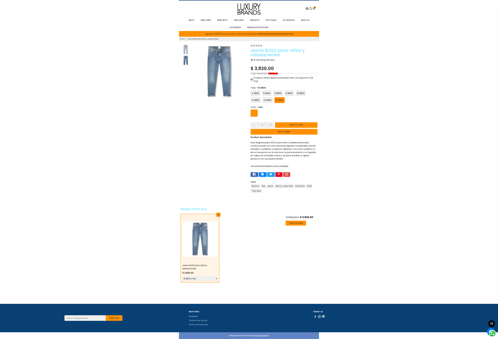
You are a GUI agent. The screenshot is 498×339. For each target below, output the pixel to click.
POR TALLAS (271, 20)
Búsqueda (193, 316)
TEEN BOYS (254, 20)
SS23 (309, 186)
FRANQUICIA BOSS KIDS (257, 27)
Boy (263, 186)
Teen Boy (256, 190)
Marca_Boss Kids (284, 186)
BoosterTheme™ (261, 335)
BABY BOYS (222, 20)
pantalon (300, 186)
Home (182, 39)
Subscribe (114, 317)
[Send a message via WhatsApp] (493, 334)
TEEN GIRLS (239, 20)
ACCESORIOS (289, 20)
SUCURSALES (235, 27)
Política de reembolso (198, 324)
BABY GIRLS (206, 20)
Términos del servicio (198, 320)
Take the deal (296, 223)
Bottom (255, 186)
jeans (270, 186)
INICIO (191, 20)
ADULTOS (305, 20)
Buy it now (284, 131)
